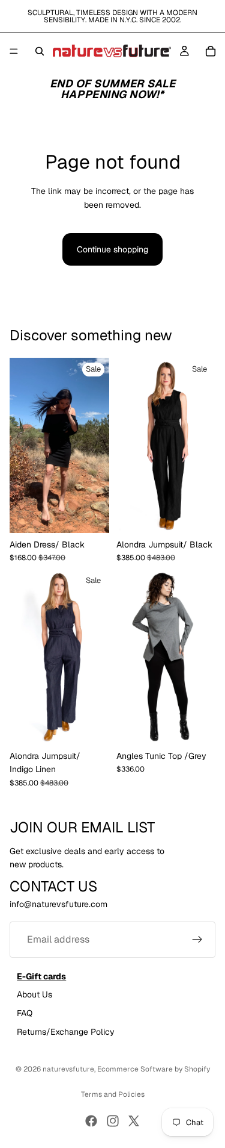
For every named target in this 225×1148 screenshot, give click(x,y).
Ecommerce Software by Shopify (153, 1069)
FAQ (24, 1012)
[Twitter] (134, 1121)
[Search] (39, 51)
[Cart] (210, 51)
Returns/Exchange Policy (66, 1031)
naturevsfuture (68, 1069)
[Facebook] (91, 1121)
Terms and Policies (113, 1094)
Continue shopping (112, 249)
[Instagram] (113, 1121)
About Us (34, 994)
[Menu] (14, 51)
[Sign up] (197, 939)
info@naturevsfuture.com (58, 904)
